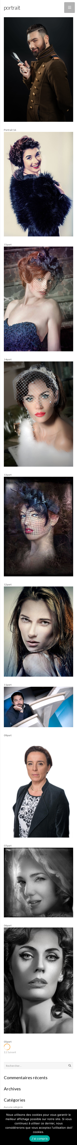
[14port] (38, 350)
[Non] (72, 1127)
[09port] (38, 726)
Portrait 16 (10, 129)
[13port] (38, 465)
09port (8, 735)
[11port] (38, 675)
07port (8, 845)
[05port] (38, 1032)
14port (8, 359)
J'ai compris (39, 1138)
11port (8, 684)
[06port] (38, 916)
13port (8, 474)
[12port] (38, 575)
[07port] (38, 836)
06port (8, 925)
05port (8, 1041)
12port (8, 584)
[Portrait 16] (38, 120)
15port (8, 244)
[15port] (38, 235)
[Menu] (69, 7)
